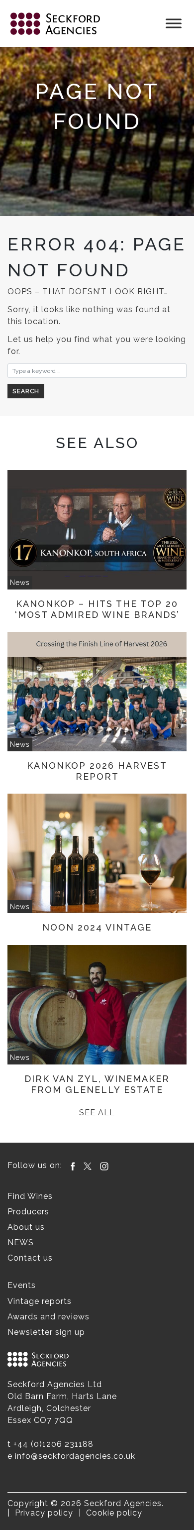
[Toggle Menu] (174, 23)
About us (26, 1227)
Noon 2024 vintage (97, 927)
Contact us (30, 1258)
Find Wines (30, 1196)
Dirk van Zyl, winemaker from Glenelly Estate (97, 1084)
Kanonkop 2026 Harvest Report (97, 771)
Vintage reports (39, 1301)
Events (21, 1285)
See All (97, 1112)
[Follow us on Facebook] (73, 1165)
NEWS (20, 1242)
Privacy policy (44, 1513)
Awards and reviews (48, 1316)
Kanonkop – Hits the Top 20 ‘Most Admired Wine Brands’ (97, 609)
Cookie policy (114, 1513)
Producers (28, 1211)
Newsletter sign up (46, 1332)
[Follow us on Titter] (88, 1165)
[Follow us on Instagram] (104, 1165)
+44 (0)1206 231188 (53, 1444)
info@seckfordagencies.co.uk (75, 1456)
